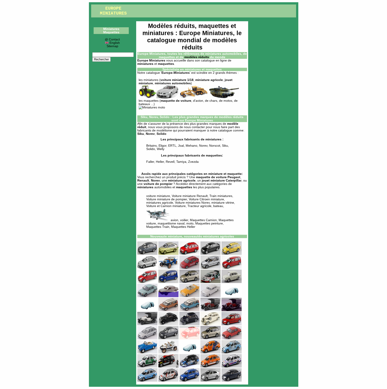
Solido (150, 149)
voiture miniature (173, 80)
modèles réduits (196, 57)
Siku (140, 133)
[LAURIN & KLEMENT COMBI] (210, 310)
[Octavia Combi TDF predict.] (168, 380)
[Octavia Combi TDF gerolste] (231, 352)
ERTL (172, 145)
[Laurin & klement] (168, 268)
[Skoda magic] (210, 254)
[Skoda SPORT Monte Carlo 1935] (168, 324)
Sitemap (112, 46)
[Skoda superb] (168, 338)
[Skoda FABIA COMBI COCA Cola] (189, 268)
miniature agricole (209, 80)
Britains (151, 145)
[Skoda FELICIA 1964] (189, 296)
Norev (150, 133)
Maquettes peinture (209, 223)
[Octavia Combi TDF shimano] (189, 380)
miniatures (151, 80)
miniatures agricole (159, 202)
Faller (150, 161)
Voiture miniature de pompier (166, 199)
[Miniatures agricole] (147, 97)
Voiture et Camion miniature (166, 206)
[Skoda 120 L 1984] (147, 296)
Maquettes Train (157, 226)
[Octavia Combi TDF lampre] (231, 366)
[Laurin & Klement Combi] (147, 324)
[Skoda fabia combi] (189, 338)
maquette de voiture (176, 100)
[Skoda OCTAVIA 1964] (210, 296)
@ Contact (112, 39)
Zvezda (193, 161)
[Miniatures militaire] (224, 97)
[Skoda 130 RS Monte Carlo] (231, 296)
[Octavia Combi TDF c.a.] (147, 366)
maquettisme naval (171, 223)
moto (190, 223)
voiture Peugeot (228, 177)
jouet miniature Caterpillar (221, 180)
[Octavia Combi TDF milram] (147, 380)
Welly (160, 149)
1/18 (190, 80)
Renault (143, 180)
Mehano (191, 145)
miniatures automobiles (173, 83)
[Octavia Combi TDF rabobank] (210, 352)
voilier (184, 220)
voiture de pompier (158, 184)
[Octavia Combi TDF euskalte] (210, 366)
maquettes (151, 100)
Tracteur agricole (199, 206)
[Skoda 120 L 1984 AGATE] (168, 296)
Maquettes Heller (183, 226)
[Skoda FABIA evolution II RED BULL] (189, 282)
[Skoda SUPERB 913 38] (210, 324)
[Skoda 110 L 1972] (231, 282)
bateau (218, 206)
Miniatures (111, 29)
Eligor (162, 145)
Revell (170, 161)
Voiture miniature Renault (190, 196)
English (114, 42)
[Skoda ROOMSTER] (210, 268)
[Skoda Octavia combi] (147, 268)
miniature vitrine (222, 202)
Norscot (214, 145)
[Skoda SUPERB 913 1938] (189, 324)
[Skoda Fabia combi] (231, 254)
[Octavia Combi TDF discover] (189, 366)
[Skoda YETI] (168, 310)
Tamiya (181, 161)
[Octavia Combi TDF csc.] (168, 366)
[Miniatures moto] (152, 107)
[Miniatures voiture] (167, 97)
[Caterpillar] (193, 97)
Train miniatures (220, 196)
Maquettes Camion (203, 220)
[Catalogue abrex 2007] (189, 352)
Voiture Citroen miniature (206, 199)
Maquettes (111, 32)
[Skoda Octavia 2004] (147, 254)
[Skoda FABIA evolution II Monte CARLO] (210, 282)
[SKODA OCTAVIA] (210, 380)
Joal (181, 145)
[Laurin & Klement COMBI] (231, 310)
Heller (160, 161)
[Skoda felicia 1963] (147, 352)
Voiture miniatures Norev (192, 202)
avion (174, 220)
